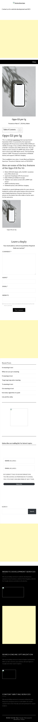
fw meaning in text (7, 367)
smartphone (16, 140)
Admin (28, 123)
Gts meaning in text (8, 388)
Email (5, 286)
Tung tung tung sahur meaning (11, 380)
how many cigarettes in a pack (11, 392)
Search (4, 507)
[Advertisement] (19, 39)
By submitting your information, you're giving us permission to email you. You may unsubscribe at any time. (18, 476)
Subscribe (19, 484)
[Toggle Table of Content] (19, 130)
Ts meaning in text (7, 384)
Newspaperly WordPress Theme (23, 718)
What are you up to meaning (10, 371)
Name (5, 277)
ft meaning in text (7, 376)
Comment (6, 251)
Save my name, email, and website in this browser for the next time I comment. (19, 304)
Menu (34, 62)
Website (5, 295)
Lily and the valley (7, 397)
